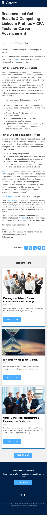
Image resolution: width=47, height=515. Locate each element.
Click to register (8, 196)
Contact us (22, 218)
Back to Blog (23, 455)
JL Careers (15, 59)
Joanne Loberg (7, 171)
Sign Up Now (23, 482)
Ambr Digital (33, 506)
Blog (26, 43)
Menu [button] (43, 6)
